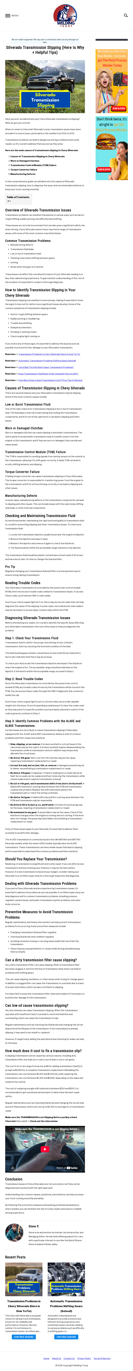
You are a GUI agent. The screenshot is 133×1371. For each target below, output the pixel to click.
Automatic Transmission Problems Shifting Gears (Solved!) (47, 361)
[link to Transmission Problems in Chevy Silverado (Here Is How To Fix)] (23, 1279)
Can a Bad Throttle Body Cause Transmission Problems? (46, 367)
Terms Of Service (102, 1358)
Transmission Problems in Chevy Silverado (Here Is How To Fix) (49, 354)
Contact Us (69, 1358)
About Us (56, 1358)
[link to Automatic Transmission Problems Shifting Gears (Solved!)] (66, 1279)
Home (46, 1358)
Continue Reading (23, 1337)
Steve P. (34, 1226)
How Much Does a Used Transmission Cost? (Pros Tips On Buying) (50, 380)
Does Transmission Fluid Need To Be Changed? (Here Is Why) (48, 374)
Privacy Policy (84, 1358)
